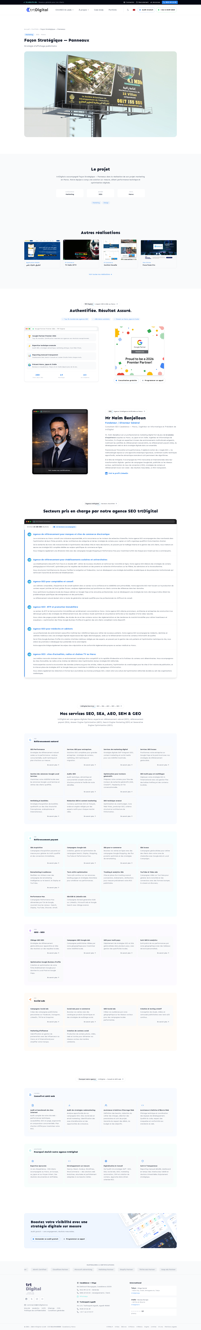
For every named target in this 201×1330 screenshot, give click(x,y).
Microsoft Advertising (56, 1270)
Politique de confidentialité (35, 1311)
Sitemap (51, 1308)
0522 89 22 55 (171, 2)
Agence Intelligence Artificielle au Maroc (128, 411)
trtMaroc (131, 1327)
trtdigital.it (135, 1304)
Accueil (27, 29)
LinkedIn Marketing (163, 1270)
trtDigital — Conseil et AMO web (109, 1079)
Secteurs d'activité (108, 503)
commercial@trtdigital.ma (37, 1305)
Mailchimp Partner (78, 1270)
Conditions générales (56, 1311)
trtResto (139, 1327)
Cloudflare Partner (33, 1270)
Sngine (146, 1327)
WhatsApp (84, 1296)
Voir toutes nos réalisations (99, 274)
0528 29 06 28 (85, 1309)
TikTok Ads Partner (120, 1270)
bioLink (27, 1308)
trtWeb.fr (109, 1327)
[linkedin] (26, 1299)
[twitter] (32, 1299)
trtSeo (117, 1327)
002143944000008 (55, 1327)
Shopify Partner (99, 1270)
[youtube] (42, 1299)
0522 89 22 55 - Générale (89, 1290)
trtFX (44, 1308)
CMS (58, 1308)
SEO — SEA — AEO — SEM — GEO (108, 706)
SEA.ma (123, 1327)
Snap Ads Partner (141, 1270)
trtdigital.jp (135, 1293)
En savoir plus (52, 765)
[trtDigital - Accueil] (47, 1285)
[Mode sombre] (128, 9)
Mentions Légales (171, 1327)
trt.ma (160, 1327)
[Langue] (134, 9)
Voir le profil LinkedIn (118, 473)
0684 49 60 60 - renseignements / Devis (95, 1293)
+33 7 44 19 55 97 (86, 1312)
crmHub (153, 1327)
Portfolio (35, 29)
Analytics (35, 1308)
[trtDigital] (37, 9)
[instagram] (37, 1299)
